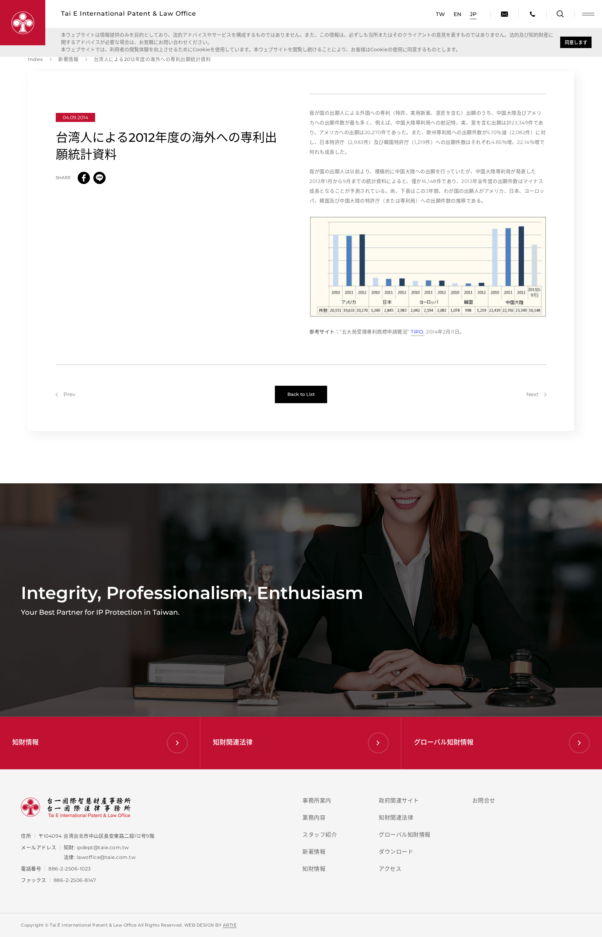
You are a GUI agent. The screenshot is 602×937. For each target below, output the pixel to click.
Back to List (301, 394)
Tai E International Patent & (128, 13)
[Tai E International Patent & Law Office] (22, 22)
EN (457, 14)
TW (440, 14)
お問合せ (483, 800)
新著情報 (313, 851)
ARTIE (230, 925)
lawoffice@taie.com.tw (106, 857)
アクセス (390, 869)
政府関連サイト (399, 800)
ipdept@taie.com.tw (103, 847)
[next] (536, 394)
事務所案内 (316, 800)
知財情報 (313, 869)
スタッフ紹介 (319, 834)
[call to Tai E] (532, 14)
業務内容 (313, 817)
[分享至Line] (99, 178)
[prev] (65, 394)
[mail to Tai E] (504, 14)
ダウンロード (396, 851)
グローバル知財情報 (405, 834)
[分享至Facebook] (84, 178)
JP (473, 14)
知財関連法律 (396, 817)
